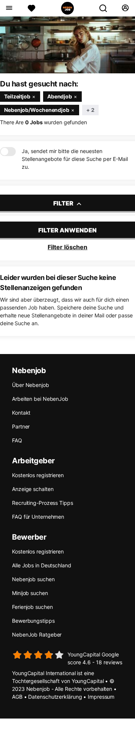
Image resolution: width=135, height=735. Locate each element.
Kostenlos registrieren (38, 475)
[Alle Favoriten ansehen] (31, 8)
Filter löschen (67, 247)
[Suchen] (106, 8)
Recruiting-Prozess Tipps (42, 503)
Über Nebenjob (30, 385)
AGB (17, 696)
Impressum (101, 696)
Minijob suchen (30, 593)
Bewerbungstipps (33, 620)
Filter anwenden (67, 230)
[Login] (125, 8)
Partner (21, 426)
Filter (64, 203)
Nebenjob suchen (33, 579)
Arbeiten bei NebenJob (40, 399)
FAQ (17, 440)
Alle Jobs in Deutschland (41, 565)
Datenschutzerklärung (55, 696)
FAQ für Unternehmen (38, 516)
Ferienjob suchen (32, 607)
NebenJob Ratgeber (37, 634)
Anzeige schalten (32, 489)
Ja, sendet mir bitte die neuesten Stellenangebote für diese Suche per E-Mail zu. (75, 159)
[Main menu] (9, 8)
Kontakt (21, 412)
